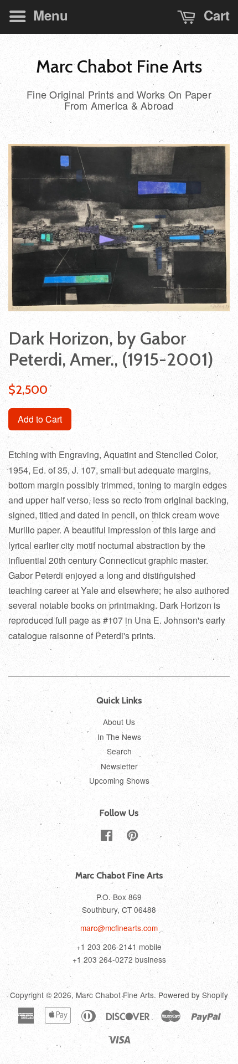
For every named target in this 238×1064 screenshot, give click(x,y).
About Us (119, 721)
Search (119, 751)
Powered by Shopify (193, 994)
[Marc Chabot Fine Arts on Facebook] (106, 836)
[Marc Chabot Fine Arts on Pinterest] (132, 836)
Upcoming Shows (119, 780)
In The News (119, 736)
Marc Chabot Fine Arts (119, 66)
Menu (48, 15)
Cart (215, 15)
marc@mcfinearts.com (119, 927)
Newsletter (119, 766)
